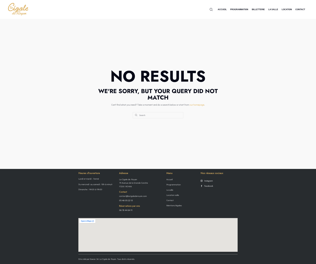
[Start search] (136, 115)
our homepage (197, 104)
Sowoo (92, 259)
